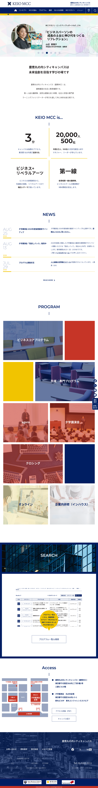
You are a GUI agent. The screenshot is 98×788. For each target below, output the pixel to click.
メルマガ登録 (47, 749)
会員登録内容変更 (23, 758)
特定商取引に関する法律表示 (36, 768)
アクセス (9, 758)
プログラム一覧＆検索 (49, 639)
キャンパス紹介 (64, 718)
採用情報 (34, 763)
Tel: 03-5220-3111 (83, 763)
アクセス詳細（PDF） (64, 711)
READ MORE (48, 280)
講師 (50, 10)
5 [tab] (55, 53)
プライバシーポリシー (14, 768)
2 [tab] (43, 53)
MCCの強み (33, 10)
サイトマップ (41, 758)
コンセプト (23, 10)
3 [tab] (47, 53)
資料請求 (95, 401)
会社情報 (45, 763)
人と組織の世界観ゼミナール (61, 262)
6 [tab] (59, 53)
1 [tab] (38, 53)
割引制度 (34, 749)
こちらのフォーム (63, 253)
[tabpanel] (49, 36)
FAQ (12, 763)
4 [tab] (51, 53)
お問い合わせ (95, 407)
